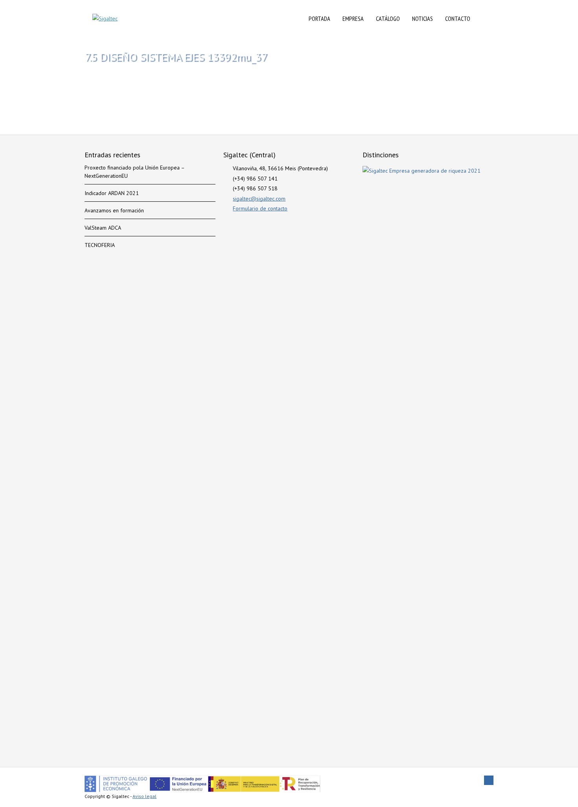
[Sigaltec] (105, 18)
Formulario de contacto (260, 208)
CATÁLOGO (388, 18)
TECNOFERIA (100, 245)
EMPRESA (353, 18)
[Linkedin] (488, 780)
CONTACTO (457, 18)
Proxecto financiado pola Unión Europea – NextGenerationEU (134, 171)
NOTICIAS (422, 18)
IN (484, 18)
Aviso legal (144, 796)
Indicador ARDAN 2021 (112, 193)
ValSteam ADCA (103, 227)
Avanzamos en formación (114, 210)
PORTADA (319, 18)
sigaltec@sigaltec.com (259, 198)
